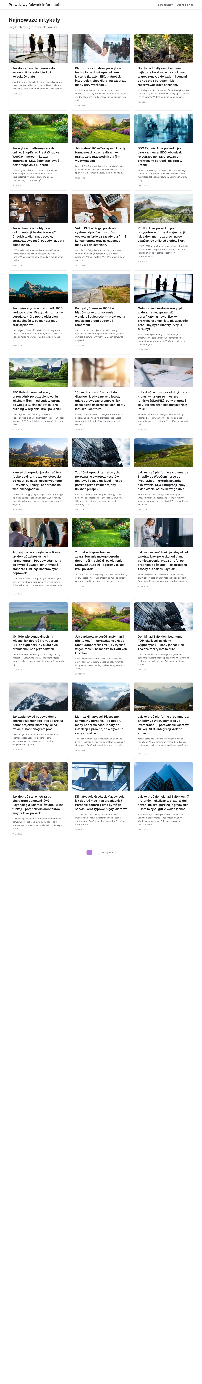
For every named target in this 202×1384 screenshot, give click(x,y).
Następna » (107, 852)
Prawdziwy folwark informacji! (35, 5)
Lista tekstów (165, 4)
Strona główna (185, 4)
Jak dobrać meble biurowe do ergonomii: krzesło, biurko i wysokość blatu (33, 72)
